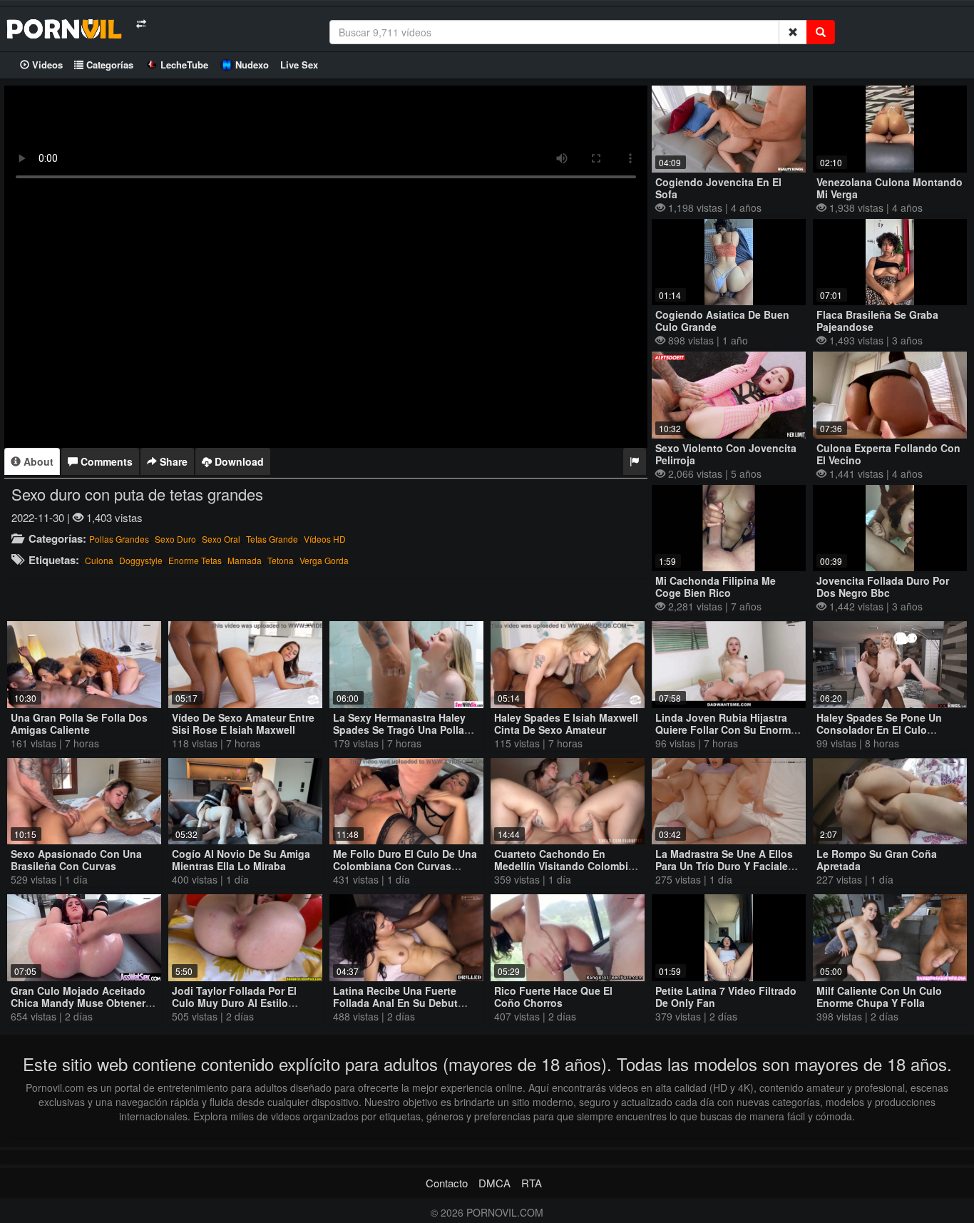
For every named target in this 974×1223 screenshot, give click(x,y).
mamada (244, 560)
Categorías (108, 64)
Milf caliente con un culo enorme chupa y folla (879, 996)
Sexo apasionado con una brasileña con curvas (76, 859)
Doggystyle (141, 560)
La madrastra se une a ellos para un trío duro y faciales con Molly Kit (724, 865)
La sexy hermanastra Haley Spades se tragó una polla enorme (399, 729)
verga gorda (324, 560)
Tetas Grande (272, 539)
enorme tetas (195, 560)
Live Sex (299, 64)
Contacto (447, 1182)
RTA (531, 1182)
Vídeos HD (325, 539)
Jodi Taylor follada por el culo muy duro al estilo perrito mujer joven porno (235, 1002)
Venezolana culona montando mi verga (889, 188)
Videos (46, 64)
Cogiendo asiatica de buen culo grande (722, 320)
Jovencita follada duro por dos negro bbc (882, 586)
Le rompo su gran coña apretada (876, 859)
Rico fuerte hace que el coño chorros (553, 996)
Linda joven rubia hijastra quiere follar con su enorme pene (725, 729)
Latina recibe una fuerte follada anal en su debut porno (395, 1002)
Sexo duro (175, 539)
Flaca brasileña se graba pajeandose (877, 320)
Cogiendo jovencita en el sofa (718, 188)
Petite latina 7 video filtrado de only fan (725, 996)
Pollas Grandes (119, 539)
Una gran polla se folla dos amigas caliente (79, 723)
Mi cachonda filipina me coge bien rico (715, 586)
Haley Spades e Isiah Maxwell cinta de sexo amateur (566, 723)
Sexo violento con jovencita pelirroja (725, 454)
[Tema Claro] (140, 23)
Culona (99, 560)
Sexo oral (221, 539)
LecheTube (184, 64)
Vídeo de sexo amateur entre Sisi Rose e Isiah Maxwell (243, 723)
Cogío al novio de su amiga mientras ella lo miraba (241, 859)
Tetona (280, 560)
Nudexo (252, 64)
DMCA (494, 1182)
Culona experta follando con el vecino (888, 454)
